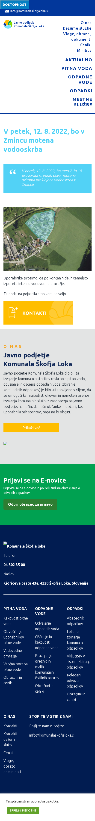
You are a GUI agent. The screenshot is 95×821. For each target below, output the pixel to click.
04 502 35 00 (14, 565)
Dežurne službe (77, 28)
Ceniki (86, 45)
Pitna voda (76, 68)
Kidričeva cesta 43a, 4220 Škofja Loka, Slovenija (45, 583)
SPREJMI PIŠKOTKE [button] (23, 810)
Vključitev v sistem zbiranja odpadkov (79, 661)
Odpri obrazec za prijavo (30, 504)
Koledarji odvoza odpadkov (75, 680)
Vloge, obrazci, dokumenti (12, 766)
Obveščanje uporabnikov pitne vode (13, 637)
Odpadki (81, 90)
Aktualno (78, 59)
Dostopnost (15, 4)
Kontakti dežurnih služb (10, 739)
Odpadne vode (80, 79)
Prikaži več (31, 428)
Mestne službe (82, 102)
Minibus (84, 50)
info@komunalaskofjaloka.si (29, 10)
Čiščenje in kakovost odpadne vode (47, 642)
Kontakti (10, 726)
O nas (86, 23)
